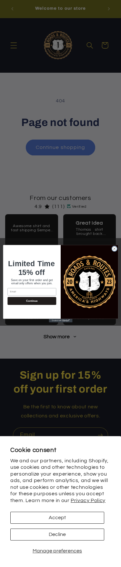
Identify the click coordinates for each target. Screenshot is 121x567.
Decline (57, 534)
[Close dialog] (114, 248)
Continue (31, 300)
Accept (57, 517)
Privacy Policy (88, 500)
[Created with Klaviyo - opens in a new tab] (60, 320)
